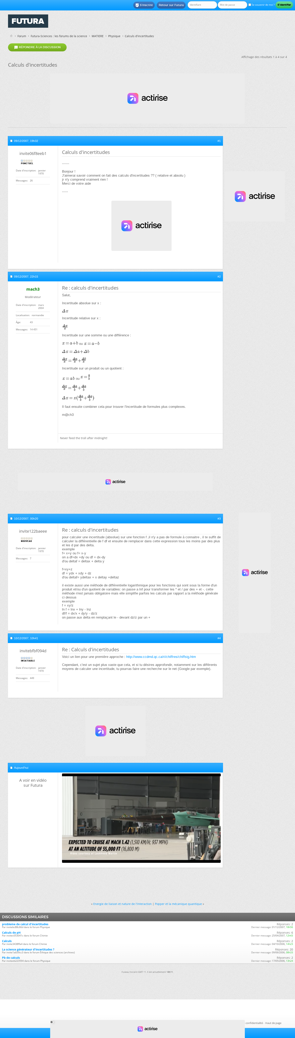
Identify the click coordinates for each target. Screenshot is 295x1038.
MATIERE (98, 36)
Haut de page (273, 1023)
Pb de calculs (11, 958)
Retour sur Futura (171, 5)
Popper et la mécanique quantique (178, 904)
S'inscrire (144, 5)
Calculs (7, 941)
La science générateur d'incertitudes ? (28, 949)
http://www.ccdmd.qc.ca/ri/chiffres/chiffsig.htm (161, 657)
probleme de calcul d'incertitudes (25, 924)
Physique (114, 36)
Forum (21, 36)
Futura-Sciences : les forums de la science (59, 36)
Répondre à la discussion (37, 47)
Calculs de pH (11, 932)
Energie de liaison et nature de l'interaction (122, 904)
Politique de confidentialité (247, 1023)
